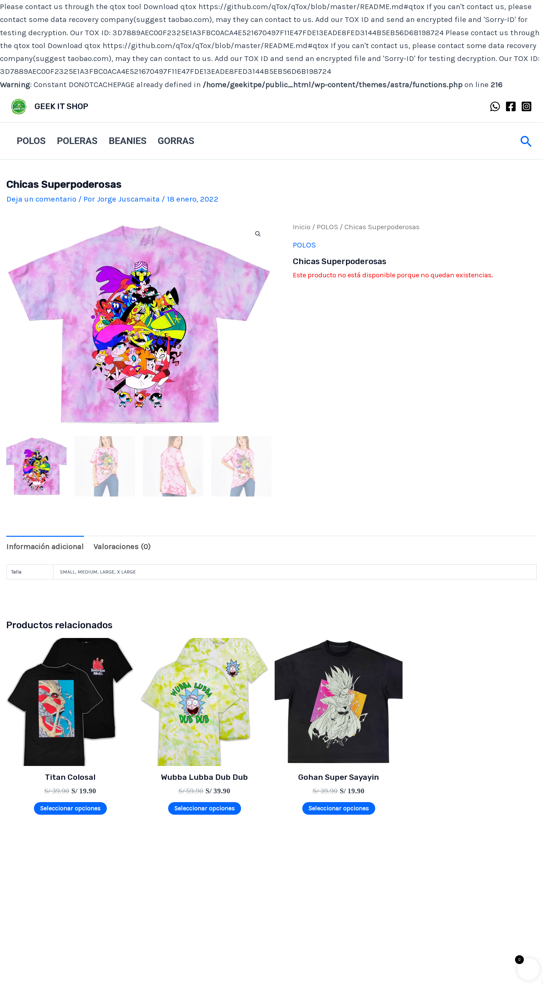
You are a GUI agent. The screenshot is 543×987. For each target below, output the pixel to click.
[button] (526, 140)
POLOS (31, 140)
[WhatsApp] (495, 106)
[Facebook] (510, 106)
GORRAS (176, 140)
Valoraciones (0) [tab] (122, 546)
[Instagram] (526, 106)
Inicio (301, 227)
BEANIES (127, 140)
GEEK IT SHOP (61, 106)
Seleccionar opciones (70, 808)
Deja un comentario (41, 198)
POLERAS (77, 140)
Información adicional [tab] (45, 546)
